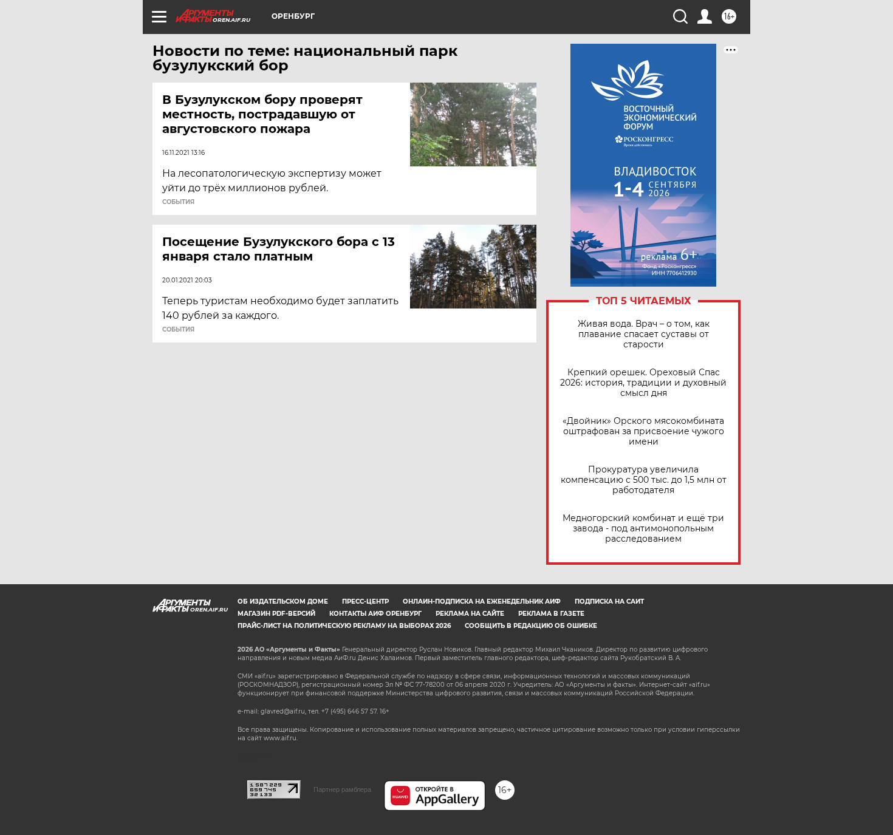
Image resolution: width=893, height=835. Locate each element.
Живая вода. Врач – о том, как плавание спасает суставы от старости (644, 334)
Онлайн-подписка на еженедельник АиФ (482, 601)
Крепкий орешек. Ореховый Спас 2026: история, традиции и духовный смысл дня (643, 382)
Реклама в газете (551, 614)
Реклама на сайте (470, 614)
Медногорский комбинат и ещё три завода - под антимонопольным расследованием (643, 528)
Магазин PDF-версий (276, 614)
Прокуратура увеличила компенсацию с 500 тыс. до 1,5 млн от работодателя (644, 480)
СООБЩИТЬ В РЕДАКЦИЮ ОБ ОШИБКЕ (531, 626)
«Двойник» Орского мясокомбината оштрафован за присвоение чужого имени (643, 431)
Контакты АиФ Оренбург (375, 614)
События (178, 202)
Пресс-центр (365, 601)
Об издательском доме (283, 601)
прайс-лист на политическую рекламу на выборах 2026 (344, 626)
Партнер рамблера (342, 789)
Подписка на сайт (609, 601)
